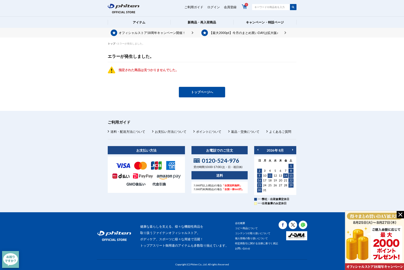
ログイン (213, 7)
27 (280, 185)
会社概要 (240, 223)
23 (259, 185)
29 (291, 185)
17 (264, 180)
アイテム (139, 22)
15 (291, 175)
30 (259, 190)
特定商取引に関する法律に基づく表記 (256, 243)
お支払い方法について (170, 131)
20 (280, 180)
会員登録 (230, 7)
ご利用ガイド (193, 7)
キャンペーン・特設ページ (265, 22)
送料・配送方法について (127, 131)
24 (264, 185)
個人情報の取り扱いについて (251, 238)
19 (275, 180)
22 (291, 180)
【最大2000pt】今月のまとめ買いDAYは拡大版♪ (243, 33)
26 (275, 185)
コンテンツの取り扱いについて (252, 233)
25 (270, 185)
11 (270, 175)
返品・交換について (245, 131)
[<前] (257, 150)
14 (285, 175)
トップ (111, 43)
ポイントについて (208, 131)
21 (285, 180)
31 (264, 190)
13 (280, 175)
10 (264, 175)
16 (259, 180)
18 (270, 180)
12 (275, 175)
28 (285, 185)
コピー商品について (246, 228)
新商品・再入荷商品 (202, 22)
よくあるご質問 (280, 131)
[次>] (292, 150)
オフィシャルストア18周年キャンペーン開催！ (152, 33)
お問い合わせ (242, 248)
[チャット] (10, 259)
